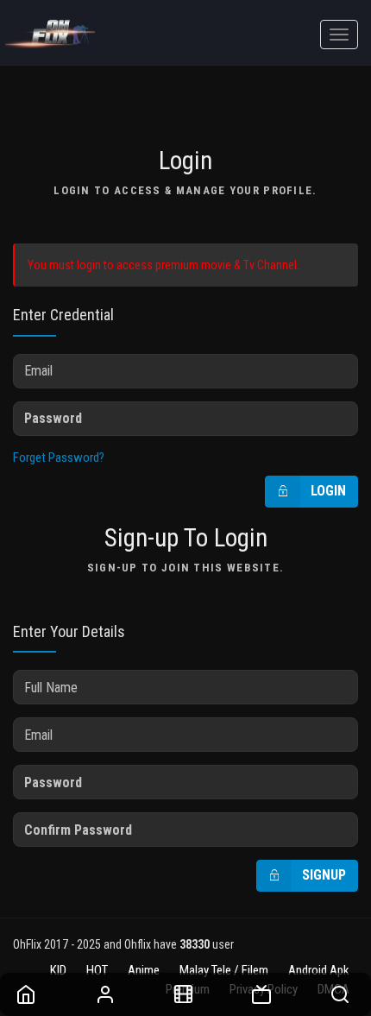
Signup (324, 875)
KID (58, 970)
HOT (97, 970)
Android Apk (318, 970)
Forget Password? (58, 457)
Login (328, 491)
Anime (144, 970)
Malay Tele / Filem (223, 970)
